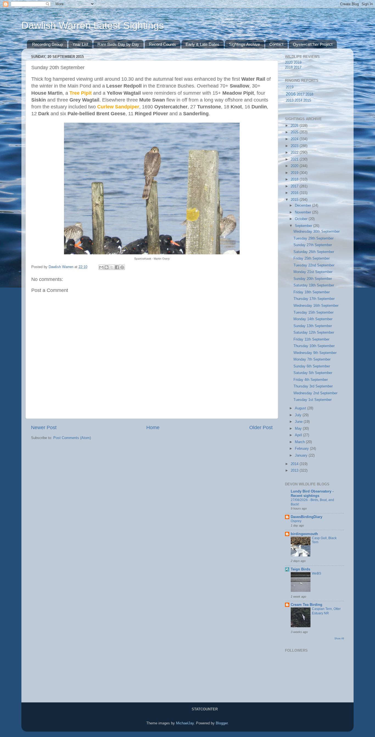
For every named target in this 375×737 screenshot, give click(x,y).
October (302, 219)
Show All (339, 638)
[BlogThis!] (106, 267)
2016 (291, 94)
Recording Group (47, 44)
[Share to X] (111, 267)
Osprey (296, 521)
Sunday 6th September (311, 366)
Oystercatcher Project (312, 44)
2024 (295, 139)
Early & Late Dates (202, 44)
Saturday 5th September (312, 373)
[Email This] (101, 267)
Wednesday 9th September (315, 353)
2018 (289, 67)
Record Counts (162, 44)
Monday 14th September (312, 319)
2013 (289, 100)
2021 (295, 159)
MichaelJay (185, 723)
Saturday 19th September (313, 285)
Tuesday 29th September (313, 238)
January (302, 455)
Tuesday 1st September (312, 400)
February (302, 449)
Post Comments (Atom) (72, 438)
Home (152, 427)
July (299, 415)
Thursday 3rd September (313, 386)
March (300, 442)
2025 (295, 132)
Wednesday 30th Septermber (316, 232)
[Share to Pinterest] (122, 267)
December (303, 205)
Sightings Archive (244, 44)
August (301, 408)
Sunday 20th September (312, 279)
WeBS (316, 573)
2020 (289, 62)
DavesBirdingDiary (306, 517)
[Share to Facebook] (117, 267)
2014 (298, 100)
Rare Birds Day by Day (118, 44)
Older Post (261, 427)
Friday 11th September (311, 339)
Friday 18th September (311, 292)
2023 (295, 146)
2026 (295, 126)
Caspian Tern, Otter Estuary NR (326, 611)
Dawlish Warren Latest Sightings (92, 25)
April (299, 435)
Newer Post (44, 427)
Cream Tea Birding (306, 605)
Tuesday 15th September (313, 312)
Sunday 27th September (312, 245)
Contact (276, 44)
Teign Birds (300, 569)
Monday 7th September (312, 359)
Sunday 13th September (312, 326)
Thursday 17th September (314, 299)
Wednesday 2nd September (315, 393)
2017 (297, 67)
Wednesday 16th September (315, 306)
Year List (80, 44)
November (303, 212)
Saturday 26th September (313, 252)
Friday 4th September (310, 380)
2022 (295, 152)
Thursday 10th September (314, 346)
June (299, 422)
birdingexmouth (304, 534)
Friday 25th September (311, 258)
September (304, 226)
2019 (297, 62)
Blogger (222, 723)
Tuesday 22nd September (313, 265)
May (299, 429)
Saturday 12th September (313, 332)
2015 (307, 100)
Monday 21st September (312, 272)
